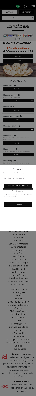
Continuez (18, 204)
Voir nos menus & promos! (18, 186)
